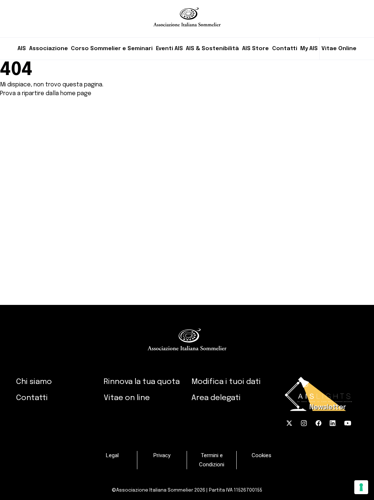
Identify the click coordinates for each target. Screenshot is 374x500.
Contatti (284, 49)
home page (75, 93)
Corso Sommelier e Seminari (112, 49)
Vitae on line (127, 398)
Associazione (48, 49)
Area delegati (216, 398)
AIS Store (255, 49)
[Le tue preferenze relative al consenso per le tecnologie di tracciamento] (361, 487)
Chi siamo (34, 382)
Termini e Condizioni (211, 460)
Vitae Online (338, 49)
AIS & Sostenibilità (212, 49)
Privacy (162, 455)
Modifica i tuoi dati (226, 382)
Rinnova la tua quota (142, 382)
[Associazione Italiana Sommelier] (187, 13)
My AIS (309, 49)
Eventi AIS (169, 49)
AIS (22, 49)
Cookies (261, 455)
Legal (112, 455)
